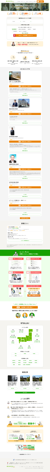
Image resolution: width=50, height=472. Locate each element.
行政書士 (25, 353)
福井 (22, 332)
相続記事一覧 (31, 1)
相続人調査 (24, 362)
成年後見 (36, 362)
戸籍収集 (19, 360)
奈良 (20, 348)
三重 (29, 348)
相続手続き (13, 360)
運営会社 (36, 466)
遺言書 (14, 364)
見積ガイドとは (23, 1)
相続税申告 (13, 362)
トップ (20, 466)
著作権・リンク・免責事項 (32, 466)
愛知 (28, 347)
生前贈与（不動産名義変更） (27, 364)
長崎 (13, 336)
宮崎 (11, 337)
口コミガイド (42, 466)
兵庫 (20, 347)
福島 (38, 336)
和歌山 (22, 348)
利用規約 (22, 466)
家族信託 (19, 364)
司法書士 (34, 353)
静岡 (29, 347)
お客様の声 (27, 1)
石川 (21, 332)
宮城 (38, 335)
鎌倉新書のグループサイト (25, 454)
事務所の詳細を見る (25, 95)
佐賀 (12, 336)
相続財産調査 (30, 362)
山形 (37, 336)
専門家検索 (18, 1)
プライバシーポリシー (26, 466)
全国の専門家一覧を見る (25, 218)
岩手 (37, 335)
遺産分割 (30, 360)
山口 (13, 332)
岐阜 (28, 348)
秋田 (35, 336)
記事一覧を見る (25, 392)
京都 (22, 347)
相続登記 (19, 362)
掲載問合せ (35, 1)
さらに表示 (25, 93)
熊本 (15, 336)
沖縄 (15, 337)
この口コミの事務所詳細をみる (25, 240)
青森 (35, 335)
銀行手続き (24, 360)
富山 (19, 332)
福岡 (10, 336)
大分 (10, 337)
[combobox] (17, 21)
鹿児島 (14, 337)
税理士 (16, 353)
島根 (12, 332)
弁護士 (16, 355)
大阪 (19, 347)
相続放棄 (36, 360)
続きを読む (12, 388)
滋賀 (19, 348)
